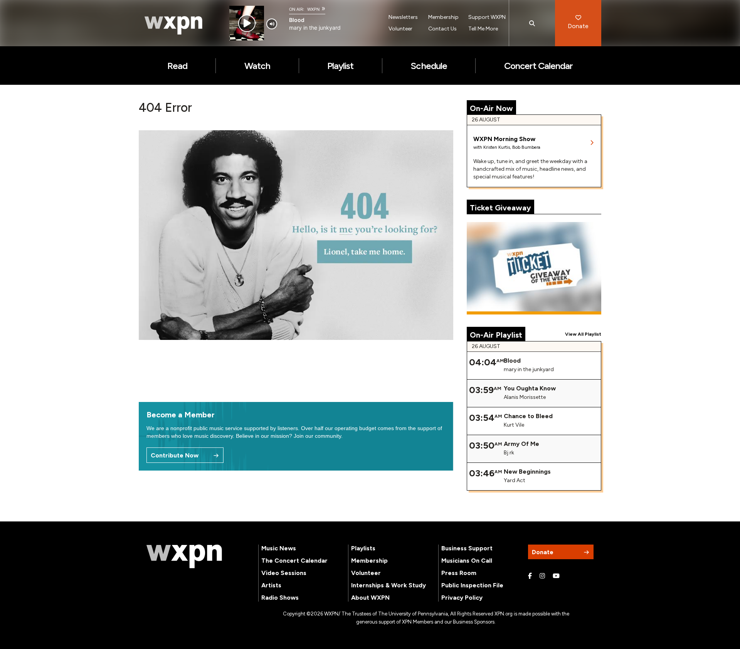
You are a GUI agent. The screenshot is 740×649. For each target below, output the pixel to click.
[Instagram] (542, 576)
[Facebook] (530, 576)
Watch (257, 65)
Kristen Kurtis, (497, 147)
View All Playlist (583, 334)
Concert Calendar (538, 65)
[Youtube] (556, 576)
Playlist (340, 65)
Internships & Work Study (388, 585)
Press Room (458, 573)
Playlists (363, 548)
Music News (278, 548)
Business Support (467, 548)
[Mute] (271, 23)
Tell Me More (483, 28)
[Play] (247, 23)
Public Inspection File (472, 585)
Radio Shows (280, 597)
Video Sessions (283, 573)
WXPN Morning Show (504, 139)
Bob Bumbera (526, 147)
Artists (271, 585)
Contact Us (442, 28)
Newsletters (403, 17)
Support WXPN (487, 17)
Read (177, 65)
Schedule (428, 65)
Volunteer (400, 28)
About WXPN (370, 597)
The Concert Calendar (294, 560)
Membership (443, 17)
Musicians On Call (466, 560)
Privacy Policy (462, 597)
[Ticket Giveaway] (534, 268)
